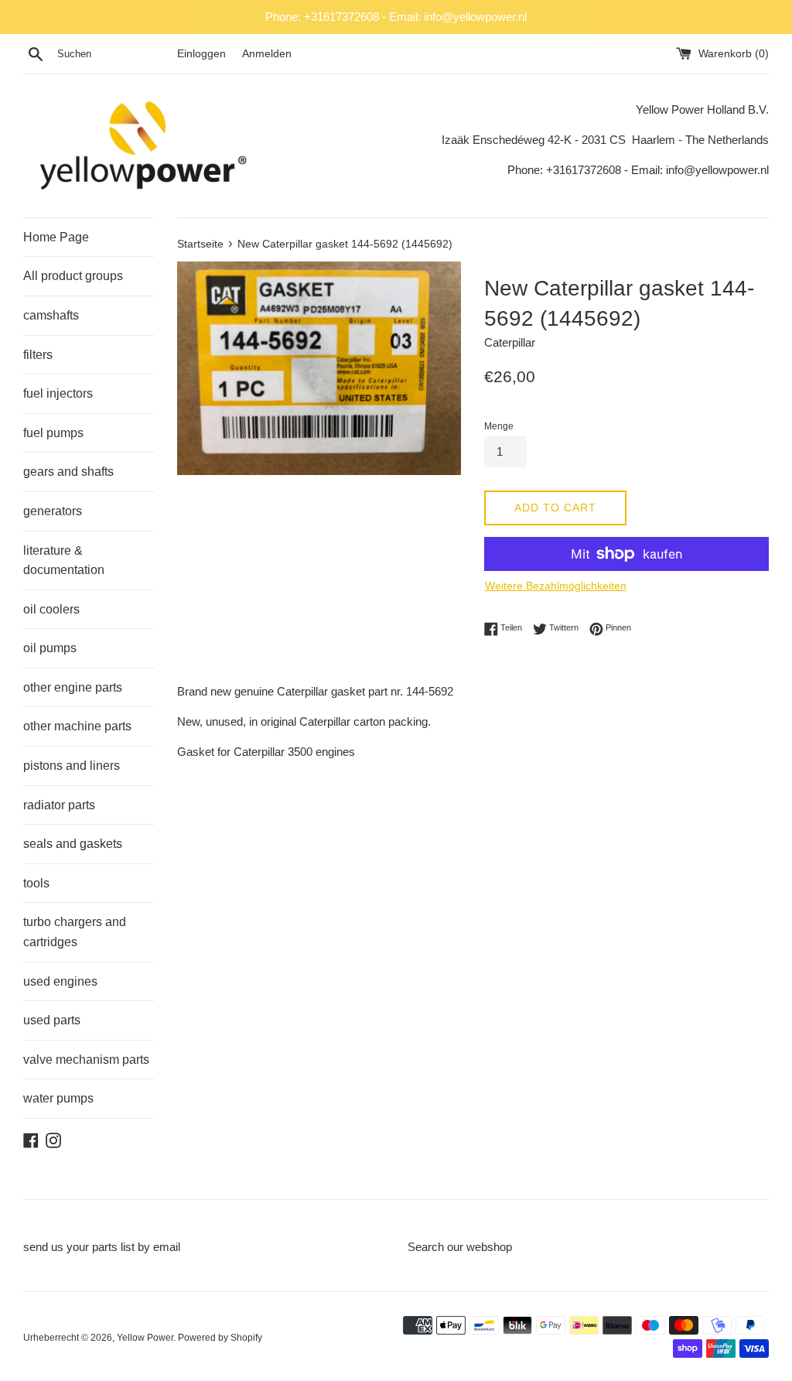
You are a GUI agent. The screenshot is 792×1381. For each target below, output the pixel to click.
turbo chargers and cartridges (74, 932)
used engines (60, 981)
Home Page (56, 237)
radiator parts (59, 805)
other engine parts (72, 687)
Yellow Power (145, 1337)
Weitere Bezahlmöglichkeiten (555, 585)
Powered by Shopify (220, 1337)
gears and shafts (68, 471)
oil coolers (51, 609)
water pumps (58, 1098)
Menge (499, 426)
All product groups (73, 275)
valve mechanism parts (86, 1059)
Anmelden (267, 54)
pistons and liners (71, 765)
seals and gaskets (72, 843)
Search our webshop (460, 1246)
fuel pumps (53, 432)
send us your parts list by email (101, 1246)
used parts (51, 1020)
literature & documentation (63, 560)
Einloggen (201, 54)
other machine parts (77, 726)
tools (36, 883)
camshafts (51, 315)
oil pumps (50, 648)
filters (38, 354)
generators (52, 511)
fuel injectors (58, 393)
